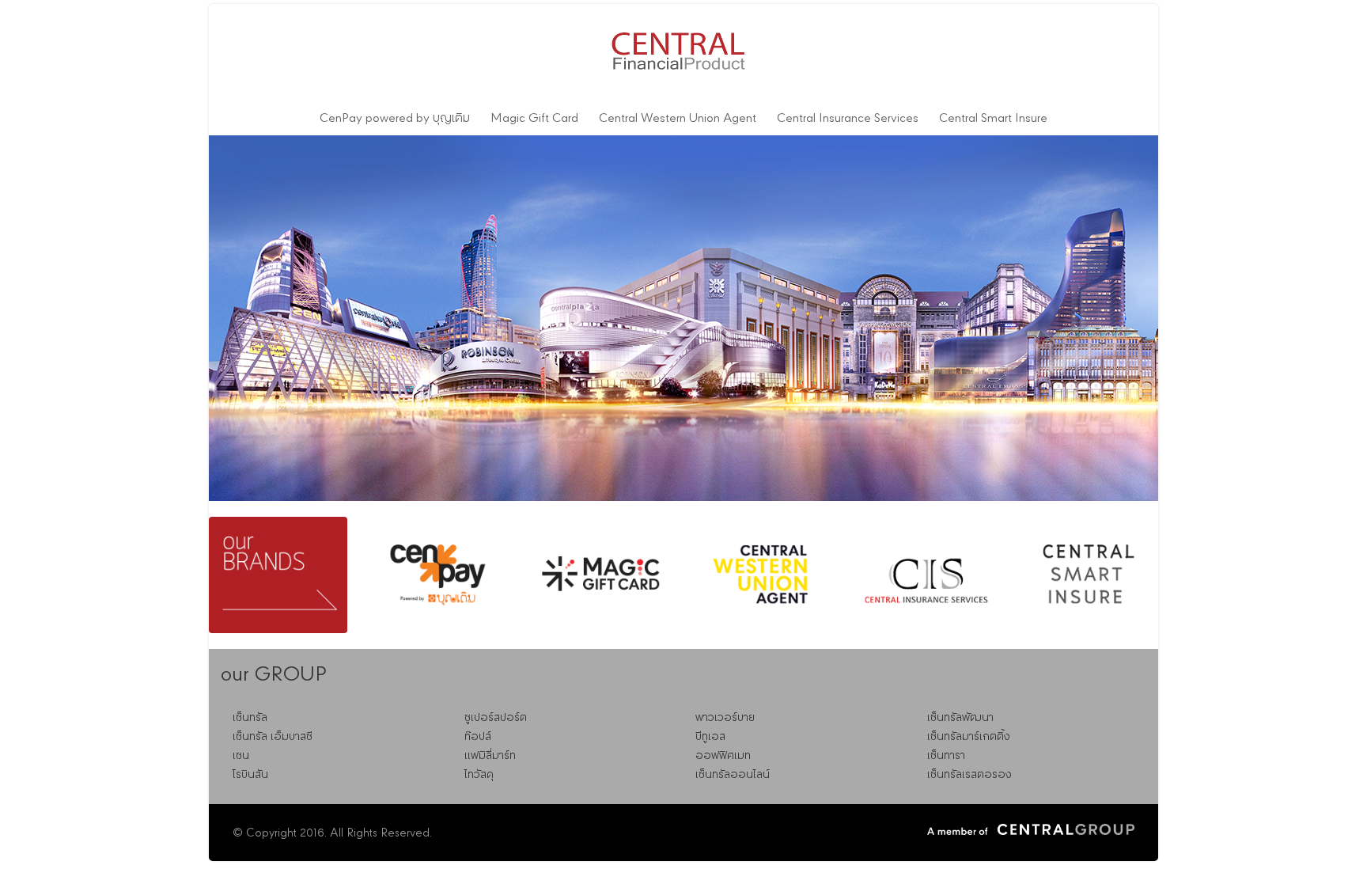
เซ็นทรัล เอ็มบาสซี (272, 737)
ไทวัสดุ (479, 774)
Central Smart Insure (993, 118)
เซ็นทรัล (250, 718)
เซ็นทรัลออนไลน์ (732, 774)
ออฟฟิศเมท (723, 755)
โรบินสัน (250, 774)
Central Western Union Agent (677, 118)
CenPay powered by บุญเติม (395, 118)
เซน (241, 755)
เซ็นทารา (946, 755)
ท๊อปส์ (477, 737)
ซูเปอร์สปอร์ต (495, 718)
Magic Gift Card (534, 118)
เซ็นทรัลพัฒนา (960, 718)
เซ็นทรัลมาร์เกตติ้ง (968, 737)
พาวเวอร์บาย (725, 718)
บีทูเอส (710, 737)
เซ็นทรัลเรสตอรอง (969, 774)
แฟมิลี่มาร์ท (490, 755)
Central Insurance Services (847, 118)
